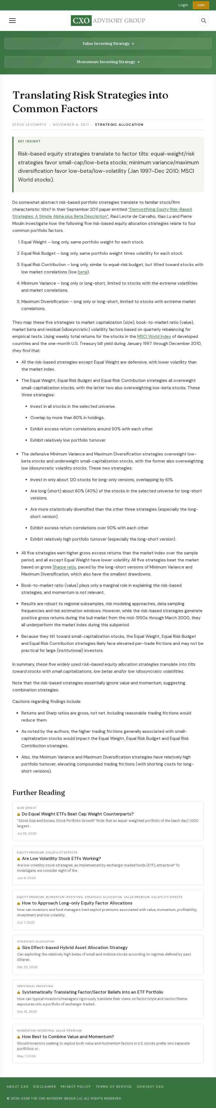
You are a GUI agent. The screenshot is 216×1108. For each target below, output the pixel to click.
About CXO (18, 1087)
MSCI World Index (154, 336)
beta (82, 272)
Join (201, 5)
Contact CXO (150, 1087)
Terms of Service (114, 1087)
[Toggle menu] (12, 20)
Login (183, 5)
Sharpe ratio (64, 567)
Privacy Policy (76, 1087)
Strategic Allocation (119, 124)
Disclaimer (44, 1087)
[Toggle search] (203, 20)
